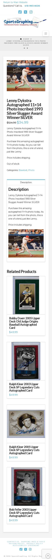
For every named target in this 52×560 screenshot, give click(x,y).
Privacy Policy (35, 544)
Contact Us (13, 542)
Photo (31, 170)
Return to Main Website (15, 2)
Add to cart (27, 309)
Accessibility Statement (26, 545)
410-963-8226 (32, 5)
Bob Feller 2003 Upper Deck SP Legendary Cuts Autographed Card (24, 513)
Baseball (23, 170)
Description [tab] (26, 182)
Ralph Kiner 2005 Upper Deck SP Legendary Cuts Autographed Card (24, 450)
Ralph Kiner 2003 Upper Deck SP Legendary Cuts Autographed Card (24, 387)
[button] (46, 33)
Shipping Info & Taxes (33, 542)
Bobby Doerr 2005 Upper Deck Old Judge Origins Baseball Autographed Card (24, 322)
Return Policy (17, 544)
